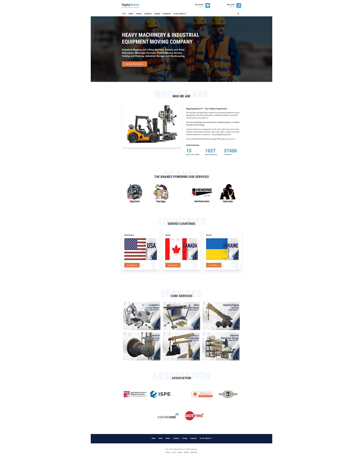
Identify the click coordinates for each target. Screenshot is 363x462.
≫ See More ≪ (132, 265)
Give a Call (230, 4)
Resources (194, 452)
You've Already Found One (221, 134)
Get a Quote (199, 4)
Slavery (180, 452)
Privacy (168, 452)
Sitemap (186, 452)
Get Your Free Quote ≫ (134, 64)
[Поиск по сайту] (238, 13)
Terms (174, 452)
